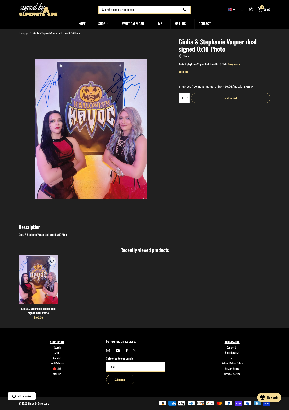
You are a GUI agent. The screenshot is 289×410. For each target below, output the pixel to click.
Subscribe (120, 379)
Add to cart (230, 98)
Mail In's (57, 374)
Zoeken (185, 10)
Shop (56, 353)
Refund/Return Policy (232, 363)
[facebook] (127, 350)
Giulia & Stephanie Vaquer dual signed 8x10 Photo (38, 311)
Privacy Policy (232, 368)
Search (57, 347)
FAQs (232, 358)
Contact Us (232, 347)
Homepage (23, 33)
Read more (234, 64)
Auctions (57, 358)
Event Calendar (57, 363)
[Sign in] (251, 9)
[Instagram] (108, 350)
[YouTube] (118, 350)
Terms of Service (232, 374)
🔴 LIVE (57, 368)
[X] (134, 350)
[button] (52, 261)
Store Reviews (232, 353)
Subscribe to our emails (119, 358)
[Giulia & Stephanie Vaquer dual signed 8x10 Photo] (38, 279)
